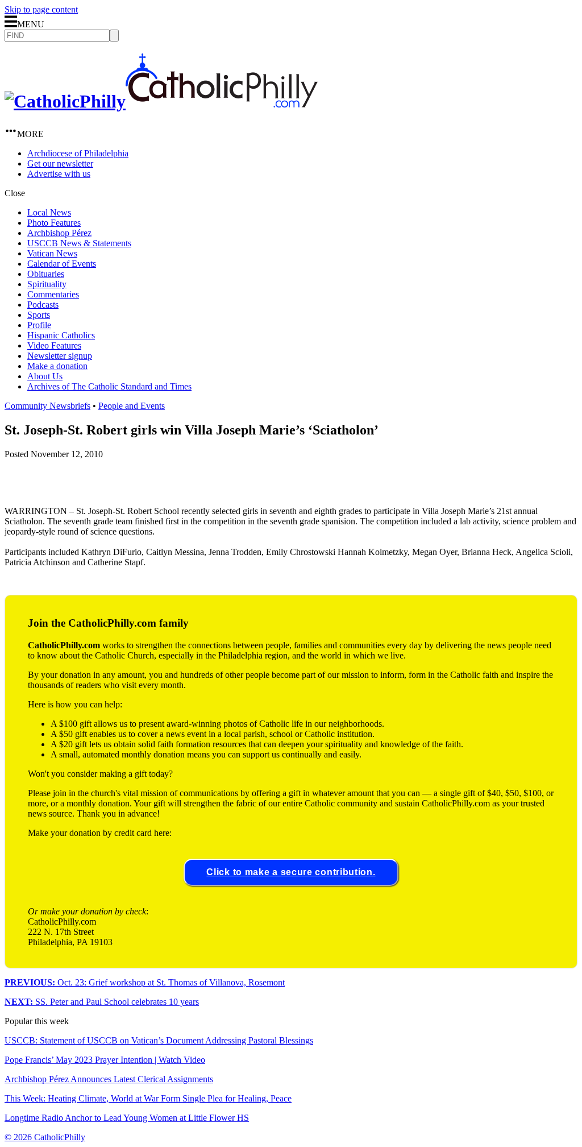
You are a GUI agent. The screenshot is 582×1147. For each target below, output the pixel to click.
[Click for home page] (161, 101)
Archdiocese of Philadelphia (77, 153)
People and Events (131, 406)
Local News (49, 212)
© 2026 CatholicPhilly (45, 1137)
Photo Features (54, 222)
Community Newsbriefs (47, 406)
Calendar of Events (61, 263)
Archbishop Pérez (59, 233)
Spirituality (46, 284)
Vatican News (52, 253)
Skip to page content (41, 9)
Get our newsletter (60, 163)
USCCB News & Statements (79, 243)
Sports (38, 315)
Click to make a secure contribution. (290, 872)
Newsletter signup (59, 356)
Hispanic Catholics (61, 335)
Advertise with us (58, 174)
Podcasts (43, 304)
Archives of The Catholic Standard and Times (109, 386)
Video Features (54, 345)
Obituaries (45, 274)
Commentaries (53, 294)
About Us (45, 376)
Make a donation (57, 366)
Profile (39, 325)
